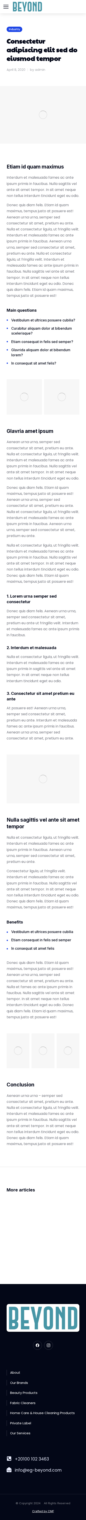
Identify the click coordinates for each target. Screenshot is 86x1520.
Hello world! (22, 1242)
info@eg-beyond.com (38, 1470)
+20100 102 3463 (32, 1459)
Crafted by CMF (43, 1511)
